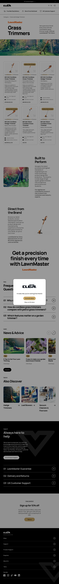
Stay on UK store (29, 302)
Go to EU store (29, 298)
